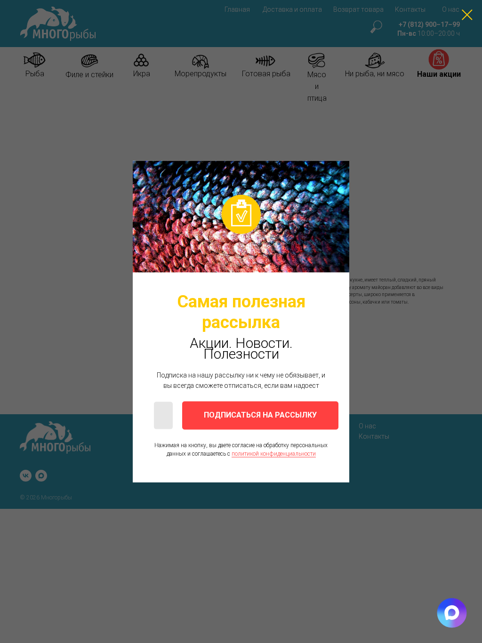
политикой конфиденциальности (274, 453)
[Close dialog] (467, 15)
